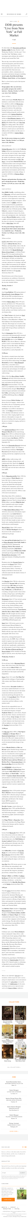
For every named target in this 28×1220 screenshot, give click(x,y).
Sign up (17, 975)
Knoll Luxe (5, 808)
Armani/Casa (5, 790)
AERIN (14, 202)
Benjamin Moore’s (20, 663)
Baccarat (7, 732)
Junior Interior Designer (14, 1107)
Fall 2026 (20, 1023)
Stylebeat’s (5, 546)
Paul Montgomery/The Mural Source (7, 1041)
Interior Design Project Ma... (14, 1098)
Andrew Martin (19, 133)
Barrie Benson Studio (20, 1061)
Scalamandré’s (6, 948)
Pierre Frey (17, 820)
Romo (11, 411)
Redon (7, 1043)
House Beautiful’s (9, 542)
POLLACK (5, 384)
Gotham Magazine (7, 149)
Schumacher (9, 333)
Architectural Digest (10, 430)
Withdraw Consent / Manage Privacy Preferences (14, 1216)
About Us (4, 1207)
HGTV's (4, 122)
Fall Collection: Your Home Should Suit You (20, 1042)
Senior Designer (14, 1090)
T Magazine (7, 194)
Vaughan (6, 725)
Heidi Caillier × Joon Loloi (20, 1021)
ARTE (3, 459)
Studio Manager (14, 1115)
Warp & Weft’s (6, 527)
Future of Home (12, 988)
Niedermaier (5, 599)
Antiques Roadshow (16, 114)
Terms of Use (4, 1176)
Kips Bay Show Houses (18, 882)
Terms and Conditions (16, 1211)
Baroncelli (12, 833)
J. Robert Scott (17, 769)
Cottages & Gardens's (8, 256)
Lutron (9, 891)
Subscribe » (8, 1199)
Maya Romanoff (19, 362)
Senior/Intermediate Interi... (14, 1082)
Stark (3, 623)
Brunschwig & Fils (11, 476)
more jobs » (14, 1131)
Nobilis (9, 884)
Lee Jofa (18, 270)
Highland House (20, 1059)
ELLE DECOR (6, 339)
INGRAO (5, 734)
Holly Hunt (10, 223)
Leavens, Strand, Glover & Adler (16, 775)
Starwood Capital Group (8, 736)
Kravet (12, 564)
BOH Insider (13, 984)
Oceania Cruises (17, 562)
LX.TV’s (4, 241)
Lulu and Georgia (20, 1040)
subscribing (14, 982)
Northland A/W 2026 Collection (7, 1023)
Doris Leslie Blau (7, 764)
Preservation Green (17, 762)
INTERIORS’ (8, 767)
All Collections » (14, 1067)
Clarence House (19, 174)
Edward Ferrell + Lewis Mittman (11, 294)
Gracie (4, 677)
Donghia (7, 581)
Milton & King (7, 1021)
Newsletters (7, 1208)
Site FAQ (17, 1208)
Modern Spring (7, 1061)
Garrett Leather (14, 960)
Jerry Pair (4, 864)
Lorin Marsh (12, 697)
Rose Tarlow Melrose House (12, 510)
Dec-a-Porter (15, 376)
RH (7, 1059)
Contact (13, 1207)
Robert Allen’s (11, 302)
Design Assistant (14, 1123)
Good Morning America (14, 118)
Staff (15, 39)
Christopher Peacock (14, 445)
